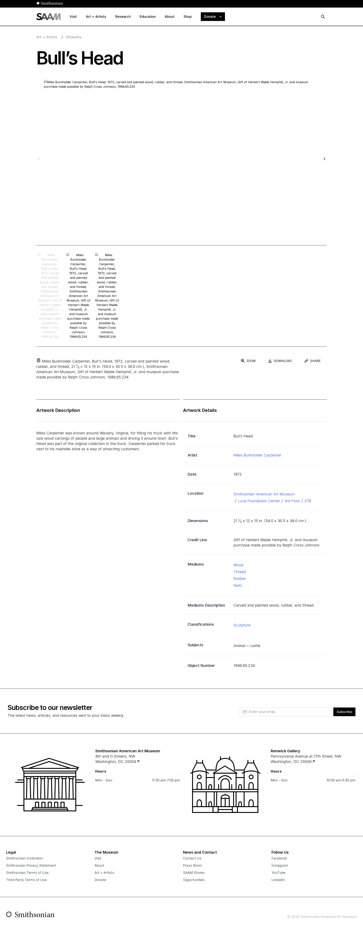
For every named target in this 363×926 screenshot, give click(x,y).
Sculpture (242, 625)
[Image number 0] (50, 296)
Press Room (192, 865)
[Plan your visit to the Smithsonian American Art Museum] (50, 784)
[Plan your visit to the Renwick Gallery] (225, 784)
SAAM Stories (194, 873)
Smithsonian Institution (24, 858)
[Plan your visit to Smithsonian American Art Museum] (138, 761)
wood (238, 565)
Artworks (73, 37)
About (99, 865)
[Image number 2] (107, 296)
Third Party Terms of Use (26, 880)
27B (307, 501)
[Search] (323, 16)
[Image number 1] (78, 296)
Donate (100, 880)
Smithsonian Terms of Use (27, 873)
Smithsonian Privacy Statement (31, 865)
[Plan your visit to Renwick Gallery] (313, 761)
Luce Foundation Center (259, 501)
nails (237, 585)
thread (239, 572)
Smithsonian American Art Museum (264, 494)
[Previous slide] (38, 159)
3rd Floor (292, 501)
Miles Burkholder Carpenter (257, 455)
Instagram (279, 865)
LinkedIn (278, 880)
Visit (98, 858)
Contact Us (192, 858)
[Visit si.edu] (30, 915)
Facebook (279, 858)
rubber (239, 578)
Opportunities (194, 880)
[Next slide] (324, 159)
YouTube (278, 873)
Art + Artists (46, 37)
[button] (38, 360)
